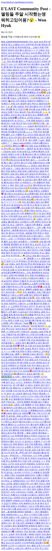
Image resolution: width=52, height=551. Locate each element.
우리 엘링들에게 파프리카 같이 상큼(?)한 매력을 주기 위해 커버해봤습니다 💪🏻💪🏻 (25, 275)
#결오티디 (34, 278)
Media (21, 2)
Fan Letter (14, 2)
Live (26, 2)
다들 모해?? (33, 78)
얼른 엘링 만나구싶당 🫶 (18, 278)
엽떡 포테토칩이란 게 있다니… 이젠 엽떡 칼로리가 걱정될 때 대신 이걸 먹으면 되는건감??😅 (25, 121)
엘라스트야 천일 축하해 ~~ (13, 433)
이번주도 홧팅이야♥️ (14, 146)
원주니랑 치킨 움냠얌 (29, 453)
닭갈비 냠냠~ (10, 151)
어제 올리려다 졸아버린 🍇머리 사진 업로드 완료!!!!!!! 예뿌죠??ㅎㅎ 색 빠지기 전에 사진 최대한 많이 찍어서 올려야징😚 (25, 101)
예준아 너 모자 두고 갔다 (37, 548)
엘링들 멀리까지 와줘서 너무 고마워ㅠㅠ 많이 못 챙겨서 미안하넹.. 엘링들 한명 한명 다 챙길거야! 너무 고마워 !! (26, 233)
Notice (30, 2)
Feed (3, 2)
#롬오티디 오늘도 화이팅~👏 (30, 374)
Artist (7, 2)
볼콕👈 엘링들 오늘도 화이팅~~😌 (31, 354)
